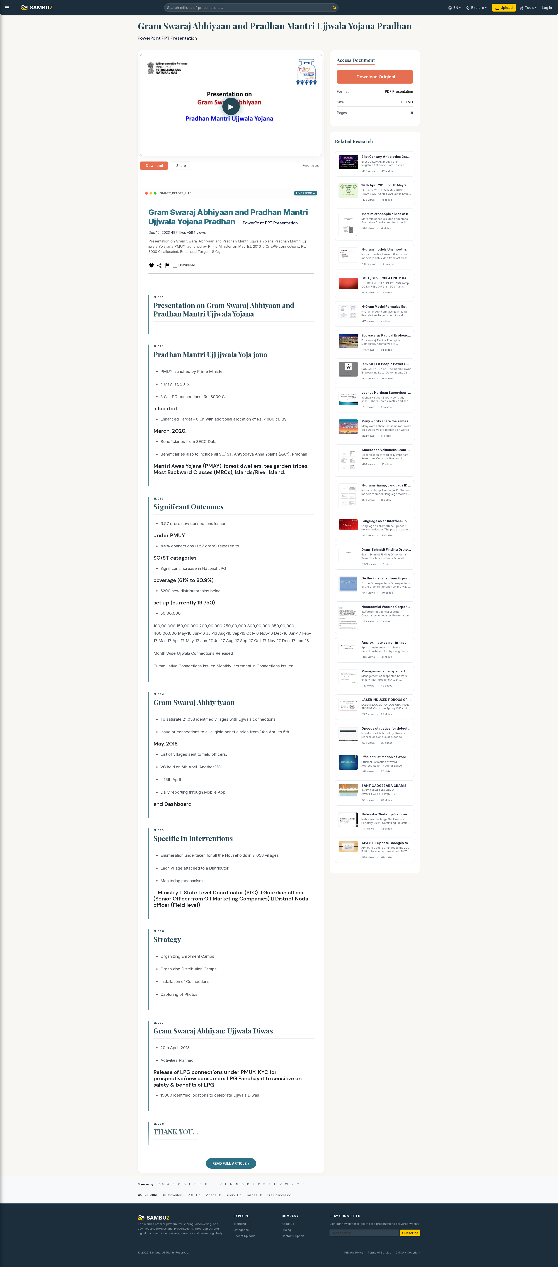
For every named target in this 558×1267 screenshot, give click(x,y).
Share (181, 165)
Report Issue (311, 165)
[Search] (334, 7)
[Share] (159, 265)
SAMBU (41, 7)
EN (455, 7)
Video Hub (213, 1195)
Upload (507, 7)
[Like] (151, 265)
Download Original (376, 76)
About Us (288, 1223)
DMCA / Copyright (408, 1252)
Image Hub (254, 1195)
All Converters (172, 1195)
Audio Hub (234, 1195)
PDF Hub (194, 1195)
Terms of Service (379, 1252)
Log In (547, 7)
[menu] (7, 8)
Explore (477, 7)
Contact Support (293, 1236)
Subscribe (410, 1233)
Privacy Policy (353, 1252)
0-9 (161, 1184)
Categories (241, 1230)
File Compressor (279, 1195)
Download (154, 165)
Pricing (286, 1230)
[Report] (167, 265)
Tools (529, 7)
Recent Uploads (244, 1236)
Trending (240, 1223)
